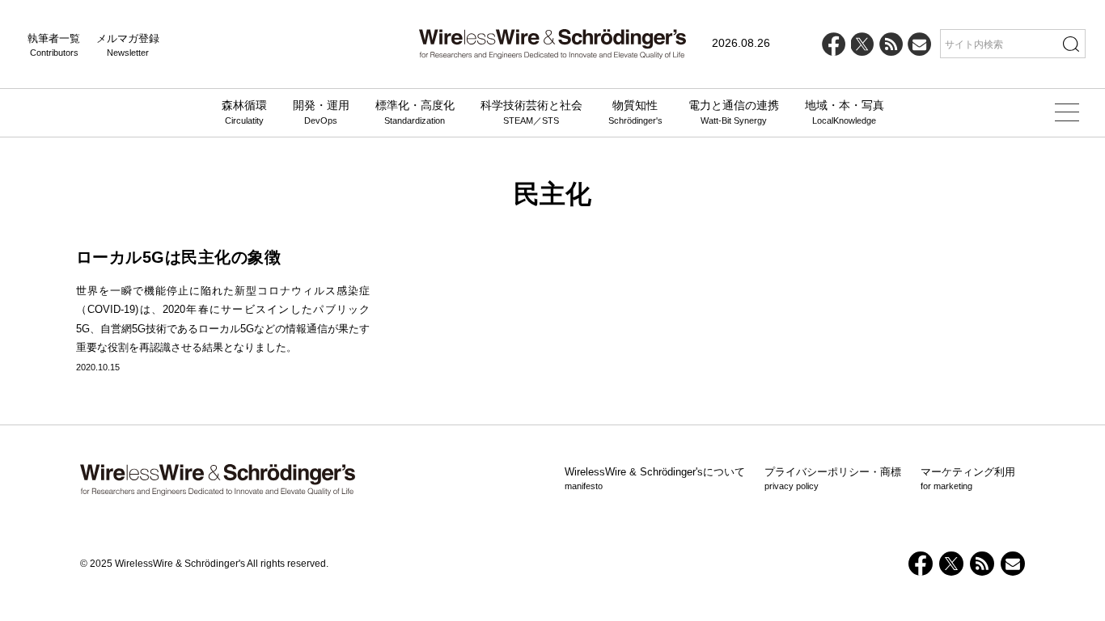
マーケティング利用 (968, 479)
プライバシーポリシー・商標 (832, 479)
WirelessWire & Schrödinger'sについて (655, 479)
